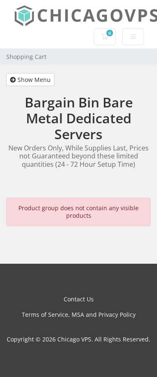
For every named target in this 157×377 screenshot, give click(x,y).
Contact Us (79, 299)
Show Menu (33, 80)
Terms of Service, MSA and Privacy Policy (79, 314)
